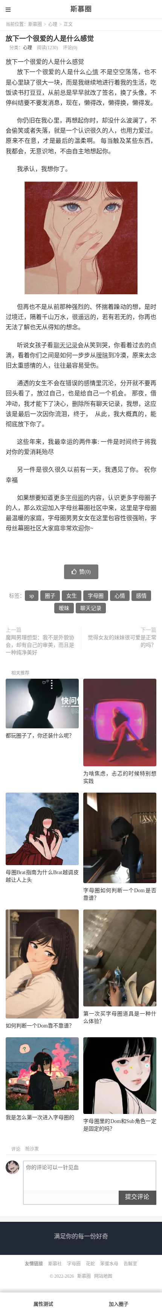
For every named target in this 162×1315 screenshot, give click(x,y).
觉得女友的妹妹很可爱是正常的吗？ (122, 641)
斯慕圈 (81, 9)
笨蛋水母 (109, 1264)
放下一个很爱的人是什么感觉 (50, 38)
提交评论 (137, 1197)
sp (31, 596)
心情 (92, 72)
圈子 (50, 596)
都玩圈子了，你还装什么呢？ (40, 735)
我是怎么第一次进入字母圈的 (40, 1117)
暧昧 (102, 355)
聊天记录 (65, 345)
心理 (52, 24)
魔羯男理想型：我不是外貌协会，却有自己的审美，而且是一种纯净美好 (40, 645)
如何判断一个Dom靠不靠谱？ (40, 1026)
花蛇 (90, 1264)
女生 (71, 596)
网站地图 (103, 1276)
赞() (85, 572)
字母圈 (75, 498)
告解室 (130, 1264)
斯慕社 (55, 1264)
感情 (141, 596)
